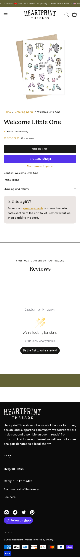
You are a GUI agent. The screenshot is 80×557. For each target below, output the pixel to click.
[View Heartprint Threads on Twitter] (23, 512)
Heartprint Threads (22, 539)
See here (10, 497)
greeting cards (33, 208)
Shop (7, 456)
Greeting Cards (24, 112)
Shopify (49, 539)
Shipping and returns (16, 189)
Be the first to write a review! (40, 350)
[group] (40, 3)
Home (7, 112)
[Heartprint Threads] (40, 14)
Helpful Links (14, 469)
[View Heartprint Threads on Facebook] (15, 512)
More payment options (40, 166)
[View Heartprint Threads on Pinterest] (32, 512)
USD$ (6, 532)
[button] (66, 14)
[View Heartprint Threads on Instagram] (6, 512)
